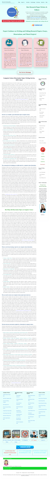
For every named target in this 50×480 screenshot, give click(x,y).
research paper (13, 58)
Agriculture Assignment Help (7, 398)
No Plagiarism (25, 440)
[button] (23, 2)
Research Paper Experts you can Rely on (13, 21)
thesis (9, 60)
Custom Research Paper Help (7, 413)
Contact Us (43, 440)
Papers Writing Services (31, 410)
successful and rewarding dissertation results (21, 99)
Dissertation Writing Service (7, 415)
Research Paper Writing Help (43, 398)
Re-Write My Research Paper (43, 409)
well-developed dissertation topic (16, 382)
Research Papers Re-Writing (42, 403)
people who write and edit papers (35, 17)
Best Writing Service (6, 404)
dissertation (5, 60)
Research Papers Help (42, 400)
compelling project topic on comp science (11, 194)
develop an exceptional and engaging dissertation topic (23, 310)
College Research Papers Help (7, 410)
